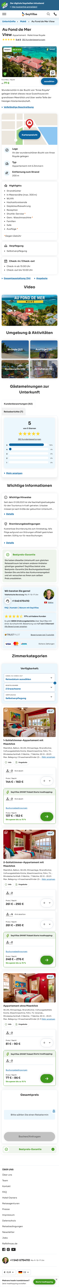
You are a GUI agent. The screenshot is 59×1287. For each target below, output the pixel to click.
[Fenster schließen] (56, 1279)
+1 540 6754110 (20, 1260)
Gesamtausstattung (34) (17, 278)
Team (5, 1180)
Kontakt (14, 608)
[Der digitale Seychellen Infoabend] (29, 5)
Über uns (7, 1174)
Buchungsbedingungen (16, 808)
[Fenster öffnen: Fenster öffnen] (55, 14)
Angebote (42, 278)
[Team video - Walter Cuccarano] (49, 594)
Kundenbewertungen (29, 439)
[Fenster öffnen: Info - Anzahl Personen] (54, 683)
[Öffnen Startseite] (29, 14)
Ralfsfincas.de (9, 1243)
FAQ (6, 608)
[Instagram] (8, 1249)
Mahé (23, 21)
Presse (6, 1209)
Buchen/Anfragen (30, 1136)
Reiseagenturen (11, 1203)
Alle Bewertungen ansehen (16, 626)
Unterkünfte (9, 21)
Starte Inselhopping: (43, 792)
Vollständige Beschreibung (19, 107)
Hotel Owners (9, 1197)
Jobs (5, 1237)
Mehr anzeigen (14, 473)
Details (10, 514)
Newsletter (8, 1232)
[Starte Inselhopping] (46, 816)
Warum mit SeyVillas (29, 608)
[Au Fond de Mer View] (29, 310)
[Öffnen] (4, 14)
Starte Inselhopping (44, 1282)
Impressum (8, 1215)
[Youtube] (13, 1249)
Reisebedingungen (12, 1226)
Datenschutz (9, 1220)
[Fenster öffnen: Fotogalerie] (29, 61)
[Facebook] (3, 1249)
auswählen (49, 81)
